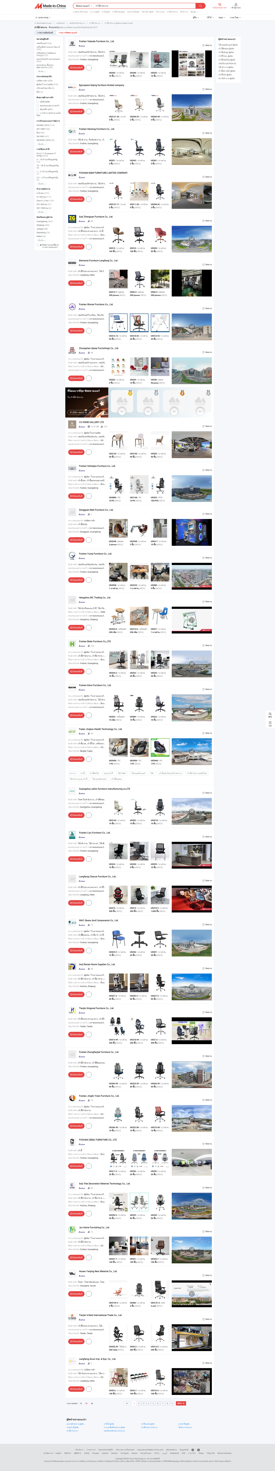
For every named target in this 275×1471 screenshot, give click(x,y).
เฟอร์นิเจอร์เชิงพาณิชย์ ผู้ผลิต (231, 63)
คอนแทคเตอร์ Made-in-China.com (150, 1450)
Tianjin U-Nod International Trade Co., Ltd (100, 1315)
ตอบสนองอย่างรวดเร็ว (50, 105)
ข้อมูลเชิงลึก (184, 1450)
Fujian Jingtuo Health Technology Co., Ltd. (100, 729)
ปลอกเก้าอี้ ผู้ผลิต (133, 12)
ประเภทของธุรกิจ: (76, 227)
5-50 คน (43, 193)
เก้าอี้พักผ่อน (116, 779)
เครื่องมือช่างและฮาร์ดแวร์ (48, 48)
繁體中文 (77, 1453)
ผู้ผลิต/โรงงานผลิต (47, 84)
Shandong (43, 232)
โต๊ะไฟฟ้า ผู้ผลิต (148, 12)
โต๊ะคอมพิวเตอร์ (138, 773)
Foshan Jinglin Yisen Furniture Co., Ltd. (99, 1095)
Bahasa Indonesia (224, 1453)
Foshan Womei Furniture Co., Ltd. (96, 304)
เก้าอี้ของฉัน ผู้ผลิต (148, 1424)
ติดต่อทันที (77, 67)
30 (86, 1404)
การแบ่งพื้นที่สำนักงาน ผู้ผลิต (114, 1427)
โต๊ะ (152, 773)
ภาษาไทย (192, 1453)
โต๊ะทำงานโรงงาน (185, 1427)
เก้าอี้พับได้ (94, 773)
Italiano (135, 1453)
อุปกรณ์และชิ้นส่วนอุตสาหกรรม (45, 66)
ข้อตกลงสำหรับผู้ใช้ (105, 1450)
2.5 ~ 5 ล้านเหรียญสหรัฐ (47, 178)
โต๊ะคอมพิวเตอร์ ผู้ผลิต (228, 44)
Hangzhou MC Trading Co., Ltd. (95, 597)
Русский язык (146, 1453)
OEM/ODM (45, 101)
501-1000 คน (44, 208)
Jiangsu (42, 228)
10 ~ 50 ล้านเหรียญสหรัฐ (48, 166)
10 (81, 1403)
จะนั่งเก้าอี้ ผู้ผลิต (73, 1427)
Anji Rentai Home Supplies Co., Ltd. (97, 964)
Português (125, 1453)
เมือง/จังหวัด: (73, 59)
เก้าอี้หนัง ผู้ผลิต (225, 74)
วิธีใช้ (209, 17)
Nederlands (174, 1453)
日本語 (86, 1453)
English (58, 1453)
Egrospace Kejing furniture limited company (101, 85)
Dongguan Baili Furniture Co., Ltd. (96, 509)
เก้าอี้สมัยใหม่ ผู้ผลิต (226, 59)
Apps (221, 17)
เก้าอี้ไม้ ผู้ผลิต (109, 1424)
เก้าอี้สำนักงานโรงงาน (149, 1427)
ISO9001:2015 (46, 125)
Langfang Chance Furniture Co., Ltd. (97, 876)
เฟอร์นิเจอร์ (44, 43)
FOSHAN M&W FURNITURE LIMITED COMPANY (103, 172)
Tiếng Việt (211, 1453)
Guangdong (44, 221)
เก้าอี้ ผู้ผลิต (106, 12)
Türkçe (201, 1453)
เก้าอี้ (82, 773)
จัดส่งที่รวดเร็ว (46, 109)
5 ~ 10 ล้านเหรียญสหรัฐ (47, 160)
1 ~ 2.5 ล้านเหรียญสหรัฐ (47, 172)
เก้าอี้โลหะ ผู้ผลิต (225, 56)
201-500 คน (44, 204)
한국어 (156, 1453)
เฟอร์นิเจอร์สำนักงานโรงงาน (114, 1431)
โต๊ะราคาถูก (160, 12)
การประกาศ (91, 1450)
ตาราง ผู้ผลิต (95, 12)
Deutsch (114, 1453)
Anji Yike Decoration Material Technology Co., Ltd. (104, 1183)
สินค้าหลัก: (72, 52)
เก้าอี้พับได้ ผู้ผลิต (118, 12)
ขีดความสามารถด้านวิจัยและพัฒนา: (84, 234)
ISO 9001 (43, 136)
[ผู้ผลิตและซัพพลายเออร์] (50, 6)
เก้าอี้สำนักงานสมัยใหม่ (197, 773)
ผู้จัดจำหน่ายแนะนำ (227, 39)
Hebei (41, 236)
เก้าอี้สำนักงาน (172, 12)
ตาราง (72, 773)
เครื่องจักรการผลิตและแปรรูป (46, 54)
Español (105, 1453)
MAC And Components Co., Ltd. (98, 920)
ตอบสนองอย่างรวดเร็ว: (78, 55)
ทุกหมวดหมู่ (43, 17)
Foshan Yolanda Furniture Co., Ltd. (96, 41)
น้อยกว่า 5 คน (45, 200)
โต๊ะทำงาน (184, 12)
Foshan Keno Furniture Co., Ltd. (95, 685)
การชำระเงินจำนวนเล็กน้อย (49, 114)
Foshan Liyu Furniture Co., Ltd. (94, 832)
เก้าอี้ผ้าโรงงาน (72, 1431)
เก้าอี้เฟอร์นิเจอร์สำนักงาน (170, 773)
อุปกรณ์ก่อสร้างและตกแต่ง (48, 60)
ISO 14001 (43, 129)
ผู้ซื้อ (195, 17)
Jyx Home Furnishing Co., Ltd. (94, 1227)
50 (92, 1403)
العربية (164, 1453)
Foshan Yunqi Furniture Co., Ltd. (95, 553)
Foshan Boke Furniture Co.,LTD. (95, 641)
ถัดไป (179, 1403)
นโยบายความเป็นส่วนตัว (125, 1450)
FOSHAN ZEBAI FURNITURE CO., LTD (98, 1139)
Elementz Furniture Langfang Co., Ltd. (98, 260)
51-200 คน (44, 196)
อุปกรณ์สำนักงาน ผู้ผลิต (75, 1424)
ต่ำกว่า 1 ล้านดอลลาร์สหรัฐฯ (46, 154)
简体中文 (67, 1453)
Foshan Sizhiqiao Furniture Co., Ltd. (97, 466)
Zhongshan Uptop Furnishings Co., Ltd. (99, 348)
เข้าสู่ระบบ (236, 7)
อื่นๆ (40, 91)
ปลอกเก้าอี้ (108, 773)
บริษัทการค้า (45, 80)
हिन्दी (183, 1453)
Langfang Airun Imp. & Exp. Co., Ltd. (97, 1359)
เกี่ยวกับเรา (79, 1450)
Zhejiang (43, 225)
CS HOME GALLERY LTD (91, 422)
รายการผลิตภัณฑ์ (45, 33)
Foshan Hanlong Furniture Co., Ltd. (97, 129)
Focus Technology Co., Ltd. (139, 1458)
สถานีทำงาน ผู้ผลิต (226, 78)
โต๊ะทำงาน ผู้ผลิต (225, 67)
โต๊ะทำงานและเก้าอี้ (78, 779)
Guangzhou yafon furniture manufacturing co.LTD (104, 788)
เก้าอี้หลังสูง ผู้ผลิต (226, 52)
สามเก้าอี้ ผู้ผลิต (184, 1424)
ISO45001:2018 (46, 140)
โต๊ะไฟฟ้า (122, 773)
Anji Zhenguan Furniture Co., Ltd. (96, 216)
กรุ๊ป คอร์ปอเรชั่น (45, 88)
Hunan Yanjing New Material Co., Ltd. (98, 1271)
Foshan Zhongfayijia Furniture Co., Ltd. (99, 1052)
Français (95, 1453)
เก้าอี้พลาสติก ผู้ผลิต (226, 70)
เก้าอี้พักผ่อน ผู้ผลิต (226, 48)
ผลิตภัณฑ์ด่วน (171, 1450)
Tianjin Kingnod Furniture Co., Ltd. (96, 1008)
